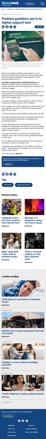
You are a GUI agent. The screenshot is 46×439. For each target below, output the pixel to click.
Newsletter (30, 4)
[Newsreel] (10, 3)
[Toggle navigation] (42, 3)
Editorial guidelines (31, 429)
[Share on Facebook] (7, 26)
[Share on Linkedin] (3, 26)
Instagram (27, 421)
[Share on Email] (14, 26)
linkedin (19, 421)
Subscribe (39, 27)
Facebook (23, 421)
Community (10, 9)
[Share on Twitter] (10, 26)
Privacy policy (11, 432)
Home (3, 9)
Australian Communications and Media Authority (19, 82)
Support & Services (23, 185)
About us (31, 425)
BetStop (19, 154)
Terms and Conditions (31, 432)
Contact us (11, 429)
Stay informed (8, 416)
